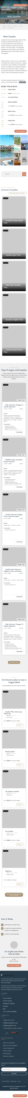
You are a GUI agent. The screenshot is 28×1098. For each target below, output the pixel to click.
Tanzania (9, 26)
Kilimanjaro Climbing (8, 1003)
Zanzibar (15, 26)
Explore (19, 725)
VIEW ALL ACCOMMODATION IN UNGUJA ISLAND (14, 894)
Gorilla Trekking (7, 1000)
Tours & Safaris (7, 998)
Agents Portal (13, 1081)
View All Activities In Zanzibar (17, 193)
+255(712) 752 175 (8, 1020)
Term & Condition (5, 1081)
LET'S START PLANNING (20, 5)
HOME (4, 26)
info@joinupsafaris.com (9, 1025)
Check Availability (20, 131)
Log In (19, 1081)
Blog (4, 1008)
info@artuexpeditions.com (10, 1022)
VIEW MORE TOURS (14, 662)
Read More (22, 82)
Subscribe (14, 1073)
